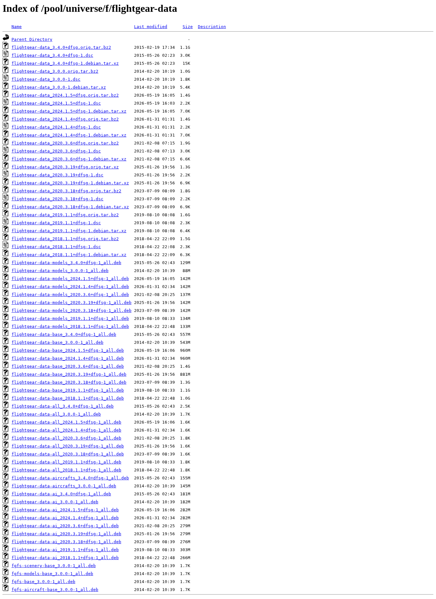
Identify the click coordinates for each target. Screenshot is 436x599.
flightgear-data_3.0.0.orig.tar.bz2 (54, 71)
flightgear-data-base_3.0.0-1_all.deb (57, 342)
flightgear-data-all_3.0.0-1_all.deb (56, 414)
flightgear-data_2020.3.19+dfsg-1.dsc (57, 175)
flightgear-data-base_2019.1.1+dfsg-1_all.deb (67, 390)
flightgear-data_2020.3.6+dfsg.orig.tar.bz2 (65, 143)
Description (212, 26)
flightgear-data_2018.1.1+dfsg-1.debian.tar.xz (68, 254)
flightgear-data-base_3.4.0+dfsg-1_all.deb (63, 334)
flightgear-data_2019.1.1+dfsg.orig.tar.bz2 (65, 214)
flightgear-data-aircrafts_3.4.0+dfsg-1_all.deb (70, 478)
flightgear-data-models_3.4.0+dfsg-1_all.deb (66, 262)
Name (16, 26)
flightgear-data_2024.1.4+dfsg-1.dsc (56, 127)
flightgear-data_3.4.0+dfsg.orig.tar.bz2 (61, 47)
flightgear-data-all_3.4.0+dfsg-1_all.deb (62, 406)
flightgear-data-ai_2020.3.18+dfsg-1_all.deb (66, 541)
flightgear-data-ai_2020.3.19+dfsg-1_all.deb (66, 533)
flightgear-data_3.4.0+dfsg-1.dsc (52, 55)
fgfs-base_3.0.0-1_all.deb (43, 581)
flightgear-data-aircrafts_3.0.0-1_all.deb (63, 486)
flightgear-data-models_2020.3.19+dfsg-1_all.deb (71, 302)
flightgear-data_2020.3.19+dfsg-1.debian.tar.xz (70, 183)
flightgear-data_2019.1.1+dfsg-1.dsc (56, 222)
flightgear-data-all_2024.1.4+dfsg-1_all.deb (66, 430)
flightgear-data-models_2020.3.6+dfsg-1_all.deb (70, 294)
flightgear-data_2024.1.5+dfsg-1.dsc (56, 103)
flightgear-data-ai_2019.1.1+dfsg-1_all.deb (65, 549)
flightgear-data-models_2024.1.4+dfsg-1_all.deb (70, 286)
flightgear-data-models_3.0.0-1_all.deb (60, 270)
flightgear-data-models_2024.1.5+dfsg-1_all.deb (70, 278)
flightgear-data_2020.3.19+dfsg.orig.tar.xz (65, 167)
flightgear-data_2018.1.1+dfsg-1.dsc (56, 246)
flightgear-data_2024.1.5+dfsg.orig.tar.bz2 (65, 95)
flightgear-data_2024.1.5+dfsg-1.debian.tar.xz (68, 111)
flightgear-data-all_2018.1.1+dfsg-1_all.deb (66, 470)
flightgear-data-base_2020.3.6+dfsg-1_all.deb (67, 366)
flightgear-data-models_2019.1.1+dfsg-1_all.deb (70, 318)
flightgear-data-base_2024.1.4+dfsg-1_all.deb (67, 358)
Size (188, 26)
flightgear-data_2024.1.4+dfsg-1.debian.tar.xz (68, 135)
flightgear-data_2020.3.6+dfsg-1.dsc (56, 151)
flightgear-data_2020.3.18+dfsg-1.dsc (57, 198)
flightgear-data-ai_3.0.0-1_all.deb (54, 501)
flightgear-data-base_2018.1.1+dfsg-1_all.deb (67, 398)
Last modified (150, 26)
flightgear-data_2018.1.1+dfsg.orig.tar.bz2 (65, 238)
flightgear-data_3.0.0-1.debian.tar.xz (58, 87)
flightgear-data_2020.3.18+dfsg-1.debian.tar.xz (70, 206)
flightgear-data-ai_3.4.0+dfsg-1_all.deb (61, 494)
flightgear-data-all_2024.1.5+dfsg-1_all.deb (66, 422)
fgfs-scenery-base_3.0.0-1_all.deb (53, 565)
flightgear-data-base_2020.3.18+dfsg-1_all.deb (68, 382)
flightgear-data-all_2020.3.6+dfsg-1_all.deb (66, 438)
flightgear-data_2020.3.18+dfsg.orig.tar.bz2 (66, 191)
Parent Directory (31, 39)
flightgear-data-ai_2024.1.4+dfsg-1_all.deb (65, 517)
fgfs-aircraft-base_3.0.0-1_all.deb (54, 589)
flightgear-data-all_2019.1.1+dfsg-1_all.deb (66, 462)
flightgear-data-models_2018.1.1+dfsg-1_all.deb (70, 326)
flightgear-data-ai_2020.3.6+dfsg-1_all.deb (65, 525)
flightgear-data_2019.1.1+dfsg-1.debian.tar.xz (68, 230)
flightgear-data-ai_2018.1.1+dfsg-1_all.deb (65, 557)
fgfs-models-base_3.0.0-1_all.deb (52, 573)
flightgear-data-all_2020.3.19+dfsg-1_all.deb (67, 446)
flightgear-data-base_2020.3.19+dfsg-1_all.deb (68, 374)
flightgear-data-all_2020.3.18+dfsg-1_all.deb (67, 454)
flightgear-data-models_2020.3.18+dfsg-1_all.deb (71, 310)
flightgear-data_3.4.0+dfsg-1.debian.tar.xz (65, 63)
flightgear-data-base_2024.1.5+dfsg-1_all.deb (67, 350)
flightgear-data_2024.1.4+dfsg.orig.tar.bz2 (65, 119)
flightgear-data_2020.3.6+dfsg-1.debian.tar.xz (68, 159)
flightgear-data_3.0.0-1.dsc (45, 79)
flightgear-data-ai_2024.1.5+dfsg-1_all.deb (65, 509)
